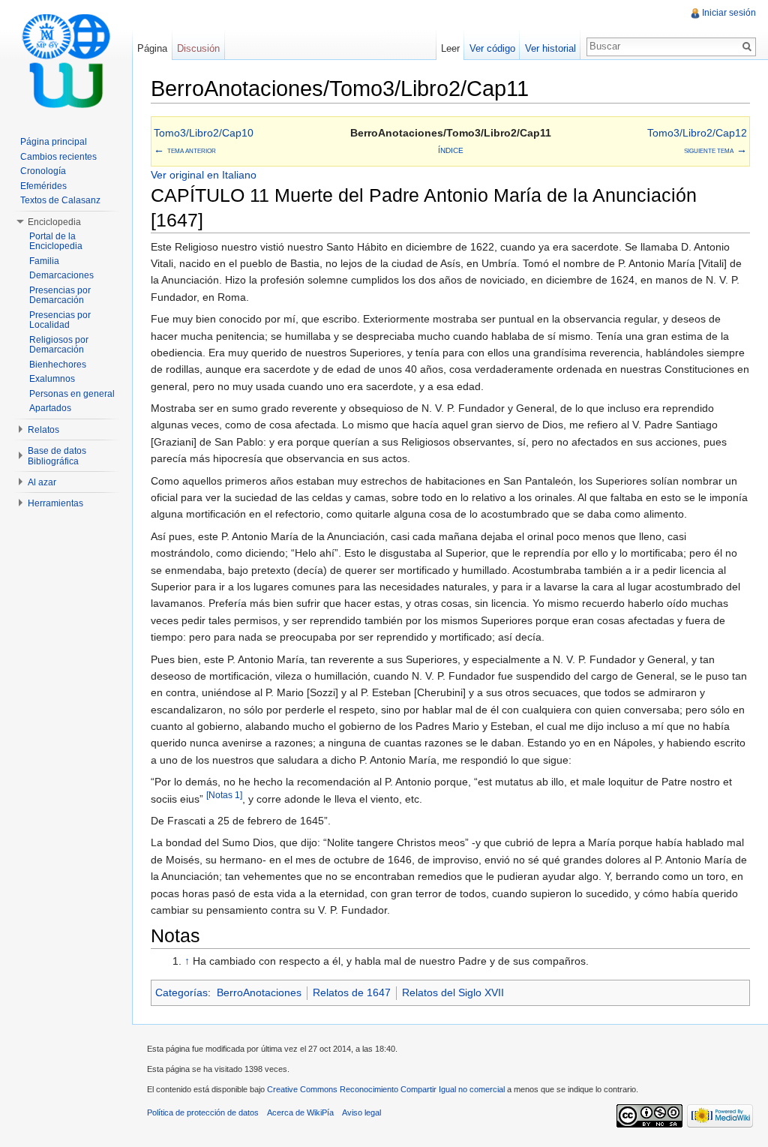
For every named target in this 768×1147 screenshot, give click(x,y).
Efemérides (43, 186)
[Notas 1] (224, 795)
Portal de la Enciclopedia (55, 241)
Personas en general (72, 394)
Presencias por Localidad (60, 320)
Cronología (43, 171)
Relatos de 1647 (352, 992)
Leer (450, 48)
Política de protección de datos (203, 1112)
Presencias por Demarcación (60, 295)
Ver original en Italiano (203, 175)
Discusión (198, 48)
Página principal (53, 142)
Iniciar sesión (729, 13)
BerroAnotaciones (259, 992)
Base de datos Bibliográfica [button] (57, 456)
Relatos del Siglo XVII (453, 992)
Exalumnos (52, 379)
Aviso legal (361, 1112)
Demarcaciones (61, 275)
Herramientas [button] (55, 503)
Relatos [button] (43, 430)
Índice (451, 150)
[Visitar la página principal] (66, 60)
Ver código (492, 48)
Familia (44, 261)
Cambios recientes (58, 157)
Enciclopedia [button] (54, 222)
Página (152, 48)
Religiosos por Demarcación (58, 345)
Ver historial (550, 48)
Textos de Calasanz (60, 200)
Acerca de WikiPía (300, 1112)
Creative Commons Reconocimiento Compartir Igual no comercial (386, 1089)
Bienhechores (57, 364)
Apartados (50, 408)
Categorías (181, 992)
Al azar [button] (42, 482)
